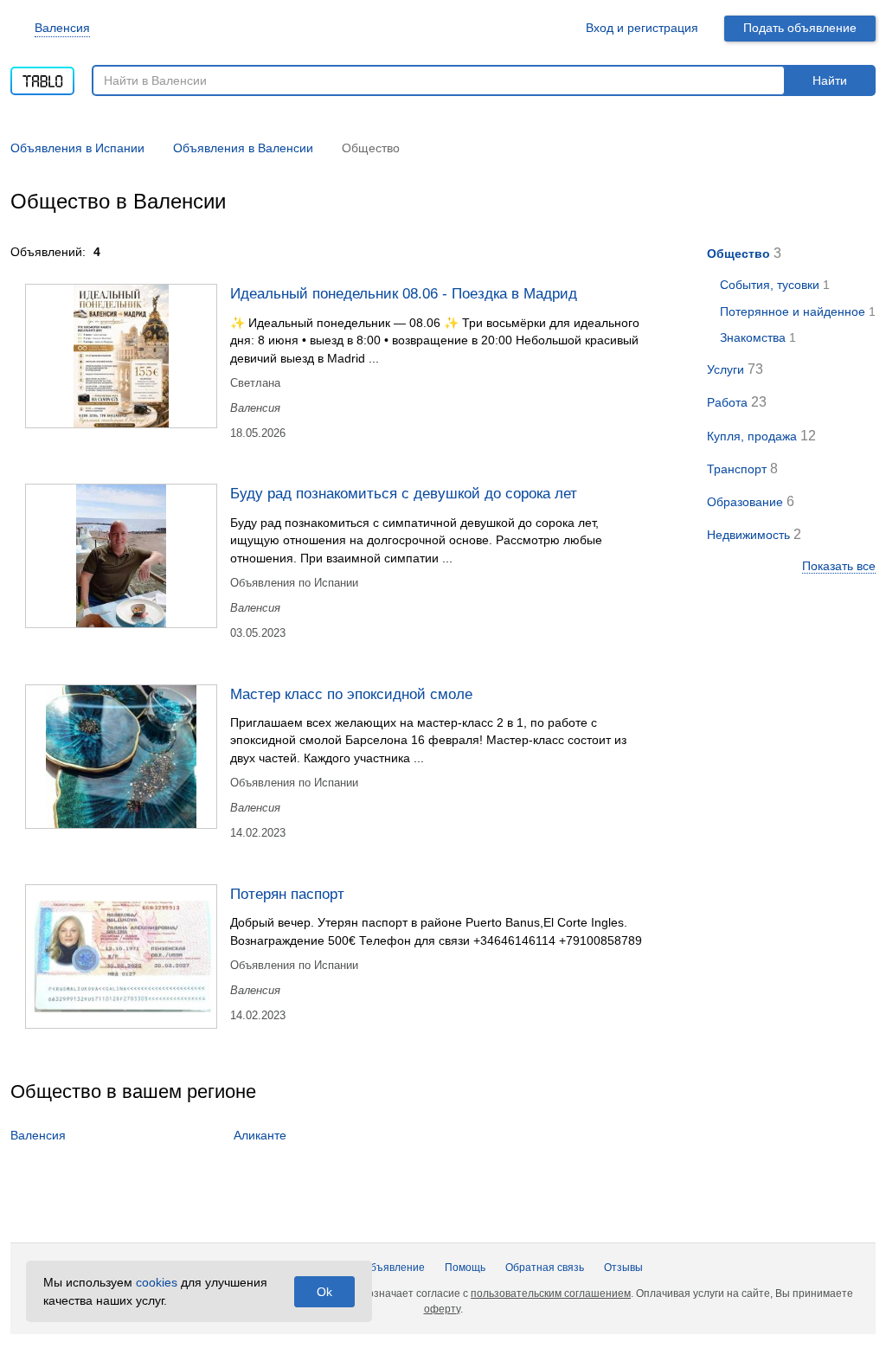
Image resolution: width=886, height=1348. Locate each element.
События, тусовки (769, 285)
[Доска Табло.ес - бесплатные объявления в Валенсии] (42, 75)
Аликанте (260, 1135)
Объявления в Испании (77, 148)
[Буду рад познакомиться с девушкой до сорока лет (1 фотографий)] (121, 556)
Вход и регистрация (642, 28)
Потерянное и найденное (792, 311)
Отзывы (623, 1267)
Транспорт (737, 469)
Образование (745, 502)
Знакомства (753, 337)
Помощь (465, 1267)
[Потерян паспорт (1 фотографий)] (121, 956)
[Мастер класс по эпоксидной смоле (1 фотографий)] (121, 756)
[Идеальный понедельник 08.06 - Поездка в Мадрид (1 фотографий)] (121, 356)
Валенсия (62, 28)
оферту (442, 1309)
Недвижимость (748, 535)
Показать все (839, 566)
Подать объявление (800, 28)
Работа (727, 402)
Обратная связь (544, 1267)
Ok (324, 1292)
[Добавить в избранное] (660, 292)
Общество (738, 253)
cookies (156, 1282)
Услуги (725, 369)
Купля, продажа (752, 436)
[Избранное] (552, 28)
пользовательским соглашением (551, 1293)
